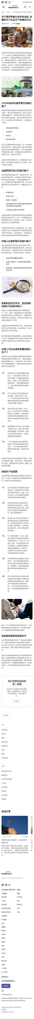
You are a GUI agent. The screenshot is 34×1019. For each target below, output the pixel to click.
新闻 (3, 754)
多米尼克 (5, 787)
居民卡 (4, 734)
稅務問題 (5, 746)
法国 (3, 957)
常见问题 (5, 758)
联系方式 (19, 904)
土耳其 (4, 783)
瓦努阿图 (4, 916)
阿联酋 (4, 791)
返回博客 (6, 715)
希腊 (3, 945)
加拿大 (3, 964)
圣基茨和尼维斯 (7, 779)
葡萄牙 (3, 942)
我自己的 (4, 961)
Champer (11, 1012)
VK (6, 2)
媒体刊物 (5, 742)
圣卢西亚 (5, 795)
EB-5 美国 (4, 972)
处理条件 (4, 1009)
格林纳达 (5, 775)
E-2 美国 (4, 968)
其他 (3, 750)
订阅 (18, 912)
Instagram (9, 2)
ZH (30, 7)
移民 (3, 738)
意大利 (3, 953)
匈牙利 (3, 934)
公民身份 (5, 730)
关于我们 (19, 897)
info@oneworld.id (7, 994)
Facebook (3, 2)
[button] (3, 6)
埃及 (3, 923)
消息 (18, 901)
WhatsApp (25, 7)
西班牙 (3, 938)
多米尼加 (4, 904)
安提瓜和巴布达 (7, 771)
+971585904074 (27, 2)
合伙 (18, 908)
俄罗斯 (5, 640)
